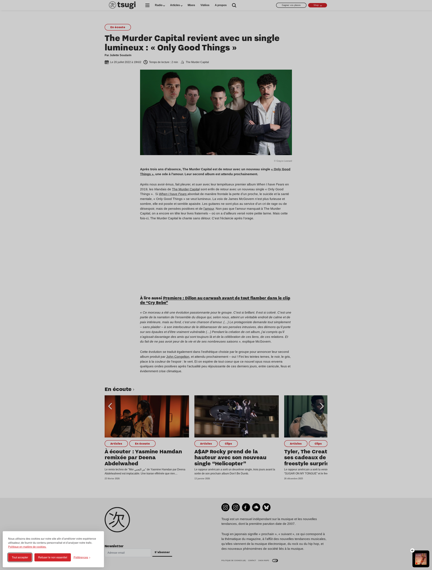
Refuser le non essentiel (52, 557)
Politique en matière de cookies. (27, 547)
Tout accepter (20, 557)
